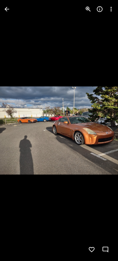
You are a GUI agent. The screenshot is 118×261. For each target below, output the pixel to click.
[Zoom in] (88, 9)
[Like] (91, 249)
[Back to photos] (7, 9)
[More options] (111, 9)
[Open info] (99, 9)
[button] (16, 131)
